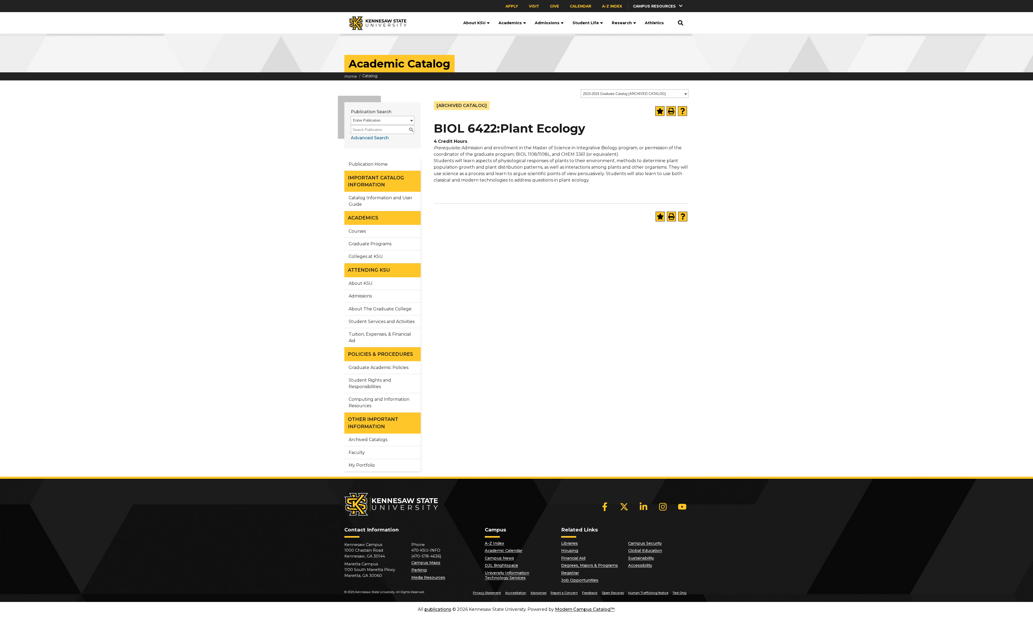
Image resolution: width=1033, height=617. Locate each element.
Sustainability (641, 558)
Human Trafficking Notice (648, 593)
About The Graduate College (380, 308)
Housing (569, 550)
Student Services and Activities (382, 321)
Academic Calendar (503, 550)
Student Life (585, 22)
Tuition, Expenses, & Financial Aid (380, 337)
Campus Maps (425, 562)
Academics (510, 22)
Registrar (570, 572)
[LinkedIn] (643, 506)
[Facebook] (604, 506)
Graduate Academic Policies (378, 367)
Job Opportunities (579, 580)
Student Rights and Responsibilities (370, 383)
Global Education (645, 550)
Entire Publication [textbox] (366, 120)
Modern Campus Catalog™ (585, 609)
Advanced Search (370, 137)
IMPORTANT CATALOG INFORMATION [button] (376, 181)
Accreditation (515, 593)
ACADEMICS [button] (363, 218)
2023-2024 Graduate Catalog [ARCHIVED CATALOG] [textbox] (624, 94)
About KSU (474, 22)
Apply (511, 6)
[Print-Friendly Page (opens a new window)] (671, 111)
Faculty (357, 452)
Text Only (680, 593)
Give (554, 6)
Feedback (589, 593)
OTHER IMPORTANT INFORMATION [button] (373, 422)
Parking (419, 570)
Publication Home (368, 164)
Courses (357, 231)
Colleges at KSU (366, 256)
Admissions (547, 22)
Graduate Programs (370, 243)
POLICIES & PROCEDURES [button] (380, 354)
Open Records (613, 593)
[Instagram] (662, 506)
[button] (658, 6)
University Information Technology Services (507, 575)
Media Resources (428, 577)
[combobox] (634, 93)
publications (437, 609)
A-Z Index (612, 6)
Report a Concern (564, 593)
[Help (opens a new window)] (682, 111)
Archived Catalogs (368, 439)
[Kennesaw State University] (375, 23)
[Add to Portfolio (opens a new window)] (659, 111)
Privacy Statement (487, 593)
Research (622, 22)
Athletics (654, 22)
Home (350, 76)
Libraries (569, 543)
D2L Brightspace (501, 565)
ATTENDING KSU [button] (369, 270)
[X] (624, 506)
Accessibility (640, 565)
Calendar (580, 6)
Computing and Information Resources (379, 402)
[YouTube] (682, 506)
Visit (534, 6)
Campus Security (645, 543)
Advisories (538, 593)
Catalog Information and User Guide (380, 201)
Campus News (499, 558)
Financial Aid (573, 558)
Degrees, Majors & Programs (589, 565)
